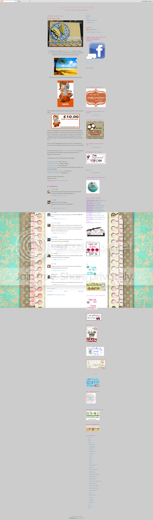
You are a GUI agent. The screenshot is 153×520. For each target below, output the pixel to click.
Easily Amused (97, 202)
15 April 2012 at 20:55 (58, 270)
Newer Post (50, 291)
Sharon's (50, 53)
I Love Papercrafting (99, 210)
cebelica (53, 189)
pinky (52, 212)
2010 (89, 507)
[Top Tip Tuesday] (96, 374)
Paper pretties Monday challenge (55, 171)
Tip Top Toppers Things (99, 217)
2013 (89, 440)
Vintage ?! (91, 467)
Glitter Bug (97, 203)
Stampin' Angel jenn (99, 207)
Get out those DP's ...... (94, 485)
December (92, 444)
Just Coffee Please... (98, 208)
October (92, 449)
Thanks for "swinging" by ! (95, 481)
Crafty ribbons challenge (53, 163)
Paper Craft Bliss (97, 212)
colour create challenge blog (69, 150)
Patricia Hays (54, 223)
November (92, 447)
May (91, 460)
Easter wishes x (92, 495)
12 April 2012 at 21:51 (58, 219)
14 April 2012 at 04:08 (58, 233)
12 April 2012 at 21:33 (58, 208)
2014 (89, 438)
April (91, 463)
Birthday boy (92, 472)
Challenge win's (90, 22)
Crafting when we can (52, 165)
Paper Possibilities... (100, 205)
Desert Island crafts (51, 167)
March (91, 497)
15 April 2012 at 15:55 (58, 260)
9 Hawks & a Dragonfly (98, 215)
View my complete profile (94, 32)
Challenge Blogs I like (91, 20)
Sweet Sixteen (92, 479)
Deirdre (53, 274)
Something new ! (93, 483)
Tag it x (91, 492)
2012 (89, 442)
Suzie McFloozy (92, 29)
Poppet (53, 237)
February (92, 500)
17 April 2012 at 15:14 (58, 284)
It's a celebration (93, 490)
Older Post (81, 291)
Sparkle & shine (93, 476)
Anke (52, 200)
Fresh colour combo (94, 488)
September (92, 451)
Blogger (81, 518)
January (92, 502)
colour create (69, 51)
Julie (52, 264)
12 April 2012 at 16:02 (58, 196)
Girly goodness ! (93, 465)
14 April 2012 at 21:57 (58, 249)
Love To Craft (96, 214)
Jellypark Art (102, 200)
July (91, 456)
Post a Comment (51, 288)
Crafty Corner (97, 222)
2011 (89, 505)
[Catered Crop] (96, 115)
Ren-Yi (53, 253)
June (91, 458)
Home (65, 291)
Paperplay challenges (52, 161)
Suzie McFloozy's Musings (77, 7)
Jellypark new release (94, 474)
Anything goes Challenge (53, 173)
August (91, 453)
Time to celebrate (93, 469)
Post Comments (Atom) (59, 294)
